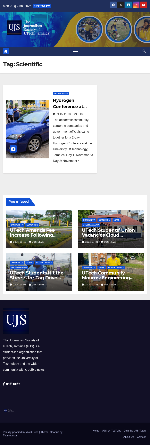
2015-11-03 (64, 114)
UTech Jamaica (91, 225)
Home (96, 430)
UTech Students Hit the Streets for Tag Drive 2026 (36, 277)
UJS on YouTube (111, 430)
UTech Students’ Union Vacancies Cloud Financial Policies (108, 235)
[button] (144, 51)
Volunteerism (19, 267)
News (117, 220)
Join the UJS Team (135, 430)
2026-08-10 (20, 242)
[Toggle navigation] (75, 51)
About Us (128, 436)
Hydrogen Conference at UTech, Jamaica (69, 106)
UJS (80, 114)
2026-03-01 (20, 284)
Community (17, 225)
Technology (61, 93)
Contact (141, 436)
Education (32, 225)
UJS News (38, 242)
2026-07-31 (92, 242)
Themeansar (10, 435)
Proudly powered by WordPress (21, 432)
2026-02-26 (92, 284)
